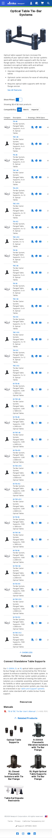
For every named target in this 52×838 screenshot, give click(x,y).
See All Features (15, 90)
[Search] (48, 3)
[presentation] (26, 419)
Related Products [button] (27, 718)
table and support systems (32, 688)
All (19, 109)
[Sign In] (31, 3)
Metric (26, 109)
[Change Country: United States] (46, 816)
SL (16, 668)
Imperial (34, 109)
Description (17, 118)
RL (21, 668)
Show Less (27, 652)
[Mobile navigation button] (3, 3)
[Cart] (42, 3)
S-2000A (10, 668)
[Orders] (36, 3)
